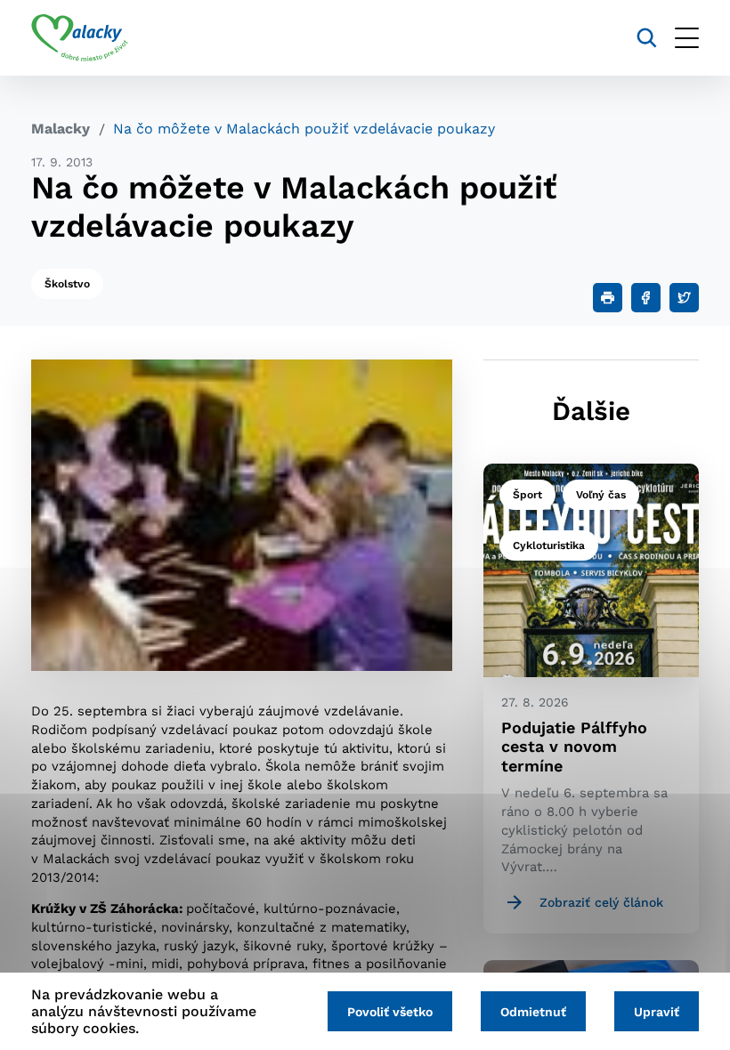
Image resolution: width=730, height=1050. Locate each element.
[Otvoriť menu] (687, 38)
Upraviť (656, 1012)
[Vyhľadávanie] (647, 38)
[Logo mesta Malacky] (79, 38)
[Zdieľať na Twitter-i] (684, 297)
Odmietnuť (533, 1012)
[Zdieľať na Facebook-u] (646, 297)
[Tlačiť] (607, 297)
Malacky (60, 128)
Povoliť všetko (390, 1012)
